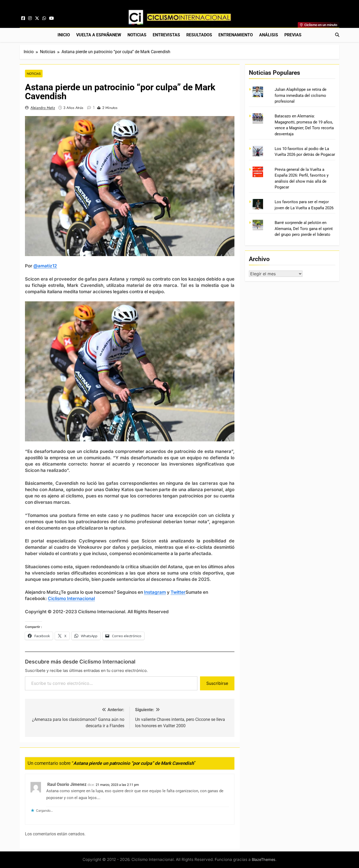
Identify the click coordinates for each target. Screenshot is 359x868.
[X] (37, 18)
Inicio (64, 34)
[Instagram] (30, 18)
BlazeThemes (263, 859)
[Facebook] (23, 18)
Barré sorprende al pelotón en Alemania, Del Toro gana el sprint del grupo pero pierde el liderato (304, 228)
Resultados (199, 34)
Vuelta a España (98, 34)
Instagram (155, 592)
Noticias (136, 34)
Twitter (178, 592)
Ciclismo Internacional (71, 598)
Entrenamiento (235, 34)
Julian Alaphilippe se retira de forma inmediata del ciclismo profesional (300, 95)
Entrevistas (166, 34)
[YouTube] (51, 18)
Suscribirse (217, 683)
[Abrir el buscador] (337, 35)
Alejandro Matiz (42, 107)
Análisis (268, 34)
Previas (292, 34)
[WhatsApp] (44, 18)
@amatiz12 (45, 265)
